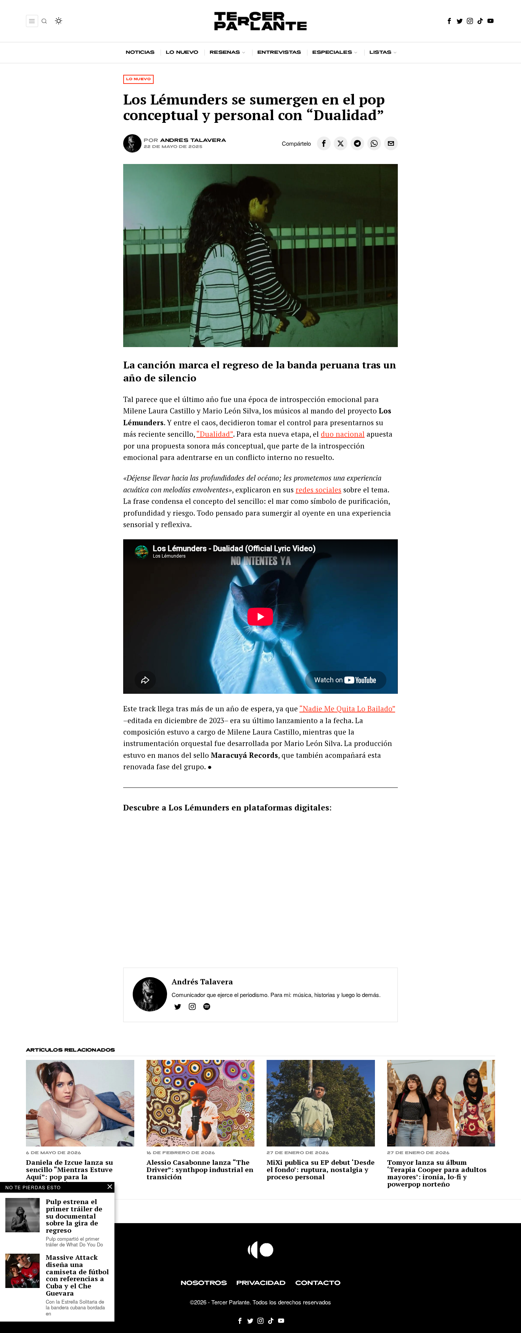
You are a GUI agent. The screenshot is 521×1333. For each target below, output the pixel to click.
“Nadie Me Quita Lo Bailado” (347, 708)
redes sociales (318, 489)
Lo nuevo (138, 79)
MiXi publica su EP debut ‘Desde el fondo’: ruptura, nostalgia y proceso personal (321, 1169)
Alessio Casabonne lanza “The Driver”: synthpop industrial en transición (199, 1169)
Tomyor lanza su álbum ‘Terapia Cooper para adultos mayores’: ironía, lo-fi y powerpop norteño (437, 1173)
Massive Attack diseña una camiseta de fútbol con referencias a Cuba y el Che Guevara (77, 1275)
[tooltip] (449, 21)
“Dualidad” (214, 434)
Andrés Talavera (193, 140)
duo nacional (343, 434)
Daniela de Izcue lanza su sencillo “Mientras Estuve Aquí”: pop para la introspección (69, 1173)
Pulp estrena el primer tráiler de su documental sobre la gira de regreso (74, 1216)
